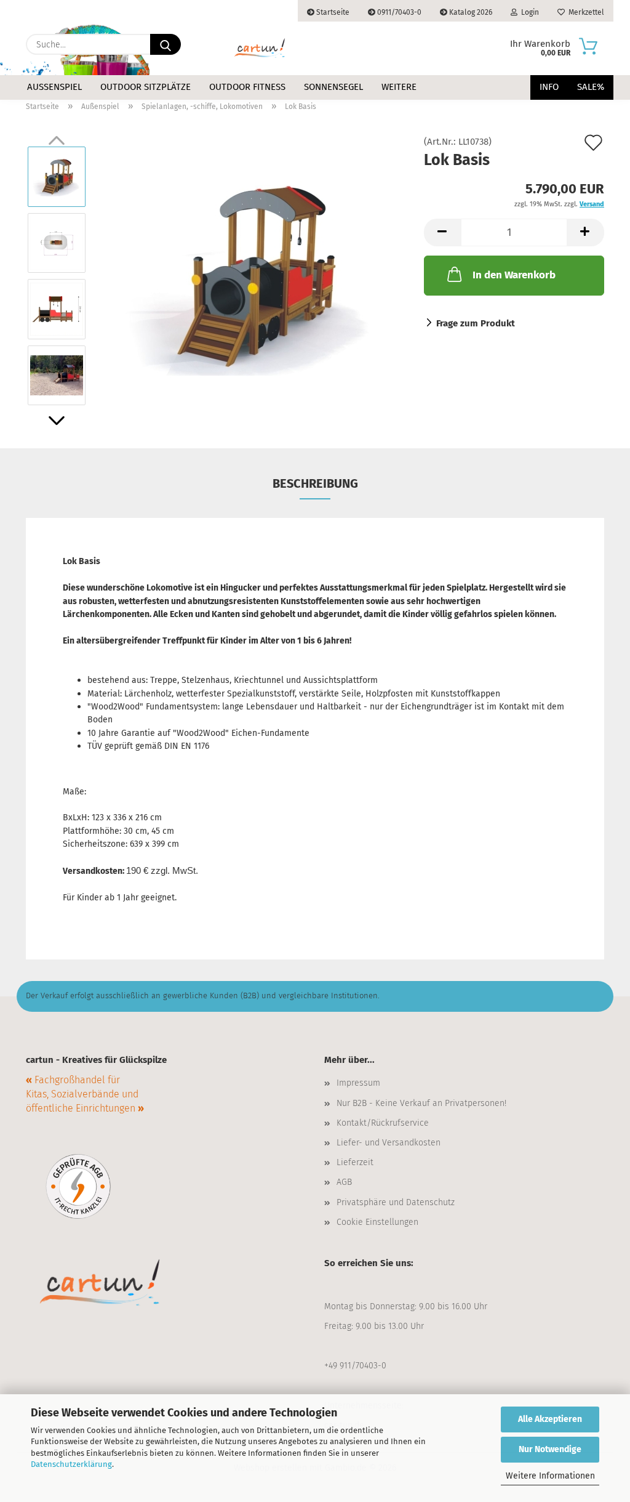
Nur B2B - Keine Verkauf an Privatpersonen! (421, 1103)
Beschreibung (315, 483)
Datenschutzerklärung (71, 1464)
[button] (56, 420)
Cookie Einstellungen (377, 1222)
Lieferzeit (355, 1162)
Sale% (590, 86)
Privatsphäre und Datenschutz (396, 1202)
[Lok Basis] (251, 275)
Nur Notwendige (550, 1449)
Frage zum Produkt (475, 323)
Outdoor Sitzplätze (145, 86)
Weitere (399, 86)
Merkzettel (584, 12)
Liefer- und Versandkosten (389, 1142)
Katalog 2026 (469, 12)
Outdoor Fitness (247, 86)
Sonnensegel (333, 86)
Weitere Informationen (550, 1476)
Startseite (331, 12)
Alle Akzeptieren (550, 1419)
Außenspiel (54, 86)
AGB (344, 1182)
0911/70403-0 (398, 12)
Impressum (358, 1083)
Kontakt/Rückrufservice (383, 1123)
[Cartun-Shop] (260, 48)
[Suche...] (165, 44)
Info (549, 86)
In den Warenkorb (514, 275)
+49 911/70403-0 (355, 1365)
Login (528, 12)
